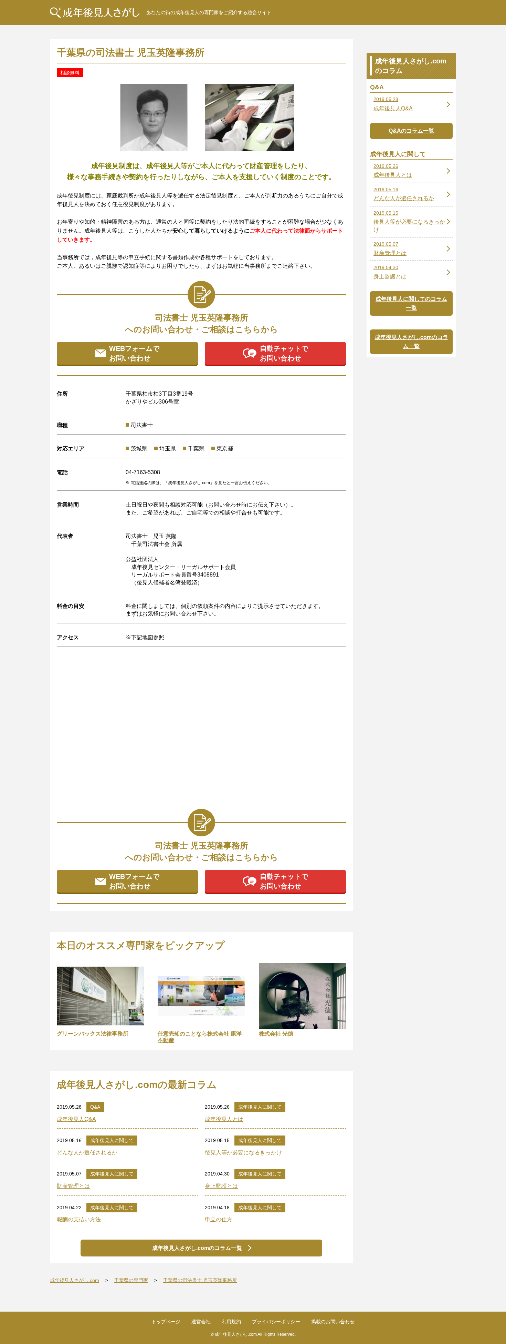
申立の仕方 (218, 1219)
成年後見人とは (224, 1119)
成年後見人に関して (260, 1107)
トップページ (165, 1321)
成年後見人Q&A (76, 1119)
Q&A (95, 1107)
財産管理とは (73, 1186)
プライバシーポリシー (276, 1321)
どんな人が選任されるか (87, 1152)
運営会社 (201, 1321)
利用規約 (231, 1321)
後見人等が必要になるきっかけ (243, 1152)
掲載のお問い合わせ (333, 1321)
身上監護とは (221, 1186)
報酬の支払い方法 (79, 1219)
